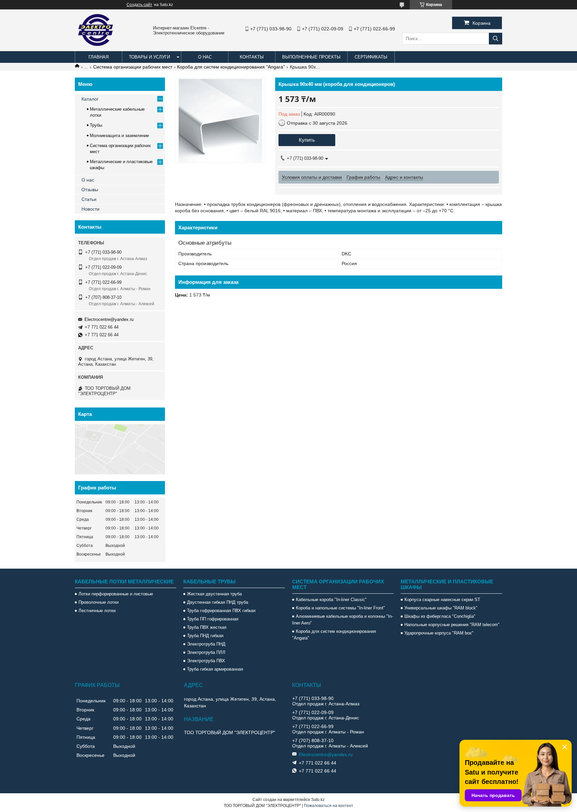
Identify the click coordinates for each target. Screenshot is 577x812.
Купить (307, 140)
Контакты (252, 57)
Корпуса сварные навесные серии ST (442, 599)
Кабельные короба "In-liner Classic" (331, 599)
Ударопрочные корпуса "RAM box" (438, 632)
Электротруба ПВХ (206, 660)
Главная (98, 57)
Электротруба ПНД (206, 644)
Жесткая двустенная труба (214, 593)
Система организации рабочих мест (132, 67)
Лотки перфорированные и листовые (115, 593)
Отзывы (89, 189)
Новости (90, 209)
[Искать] (495, 38)
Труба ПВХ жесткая (206, 627)
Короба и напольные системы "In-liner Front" (340, 607)
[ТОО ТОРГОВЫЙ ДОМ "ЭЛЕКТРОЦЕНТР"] (96, 48)
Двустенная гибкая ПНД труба (217, 602)
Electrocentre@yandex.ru (109, 319)
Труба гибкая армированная (215, 669)
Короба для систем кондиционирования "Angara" (231, 67)
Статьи (89, 199)
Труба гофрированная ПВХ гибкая (221, 610)
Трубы (96, 125)
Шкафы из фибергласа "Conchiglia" (439, 616)
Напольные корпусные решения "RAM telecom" (452, 624)
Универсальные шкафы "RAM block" (440, 607)
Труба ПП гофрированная (212, 618)
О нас (205, 57)
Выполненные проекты (311, 57)
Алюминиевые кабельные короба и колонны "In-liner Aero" (342, 619)
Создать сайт (139, 4)
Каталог (90, 99)
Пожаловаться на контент (328, 805)
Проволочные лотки (98, 602)
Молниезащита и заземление (119, 135)
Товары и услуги (149, 57)
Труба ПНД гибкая (205, 635)
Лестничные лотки (97, 610)
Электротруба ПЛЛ (206, 652)
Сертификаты (371, 57)
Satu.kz (318, 799)
